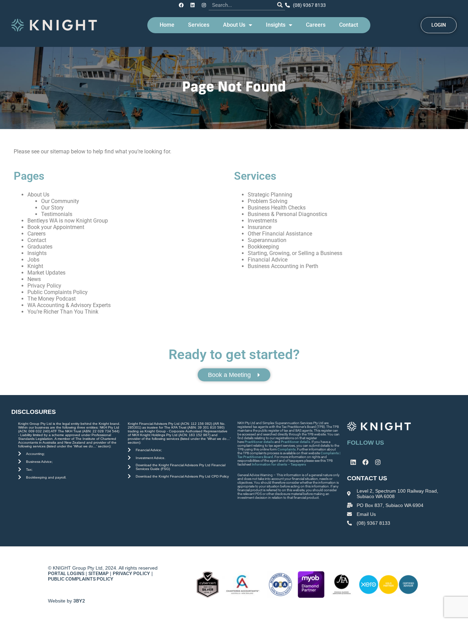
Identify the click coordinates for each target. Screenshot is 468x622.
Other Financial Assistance (280, 233)
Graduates (39, 246)
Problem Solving (267, 201)
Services (198, 25)
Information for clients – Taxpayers (279, 464)
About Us (234, 25)
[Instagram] (204, 5)
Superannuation (267, 240)
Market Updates (46, 272)
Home (167, 25)
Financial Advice (267, 259)
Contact (348, 25)
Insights (275, 25)
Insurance (259, 227)
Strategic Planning (270, 194)
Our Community (60, 201)
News (34, 279)
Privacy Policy (44, 285)
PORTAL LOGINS (66, 573)
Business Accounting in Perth (283, 266)
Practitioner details (259, 442)
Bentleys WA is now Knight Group (67, 220)
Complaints (287, 449)
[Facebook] (181, 5)
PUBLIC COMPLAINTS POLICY (81, 579)
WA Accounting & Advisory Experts (69, 305)
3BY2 (79, 601)
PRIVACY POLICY (131, 573)
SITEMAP (98, 573)
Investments (262, 220)
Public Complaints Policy (57, 292)
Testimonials (56, 214)
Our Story (52, 207)
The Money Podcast (51, 298)
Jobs (33, 259)
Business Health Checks (277, 207)
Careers (315, 25)
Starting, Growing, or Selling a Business (295, 253)
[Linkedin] (192, 5)
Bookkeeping (263, 246)
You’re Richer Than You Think (62, 311)
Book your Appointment (55, 227)
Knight (35, 266)
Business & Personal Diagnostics (287, 214)
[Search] (280, 5)
